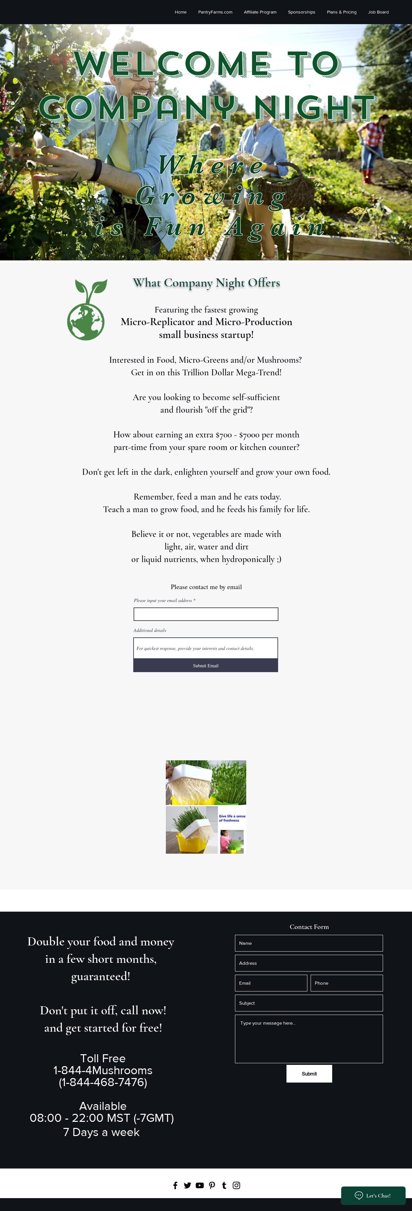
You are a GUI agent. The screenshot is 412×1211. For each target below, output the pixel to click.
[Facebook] (175, 1185)
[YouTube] (200, 1185)
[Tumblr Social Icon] (224, 1185)
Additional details (150, 630)
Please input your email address (163, 600)
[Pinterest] (212, 1185)
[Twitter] (187, 1185)
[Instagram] (236, 1185)
